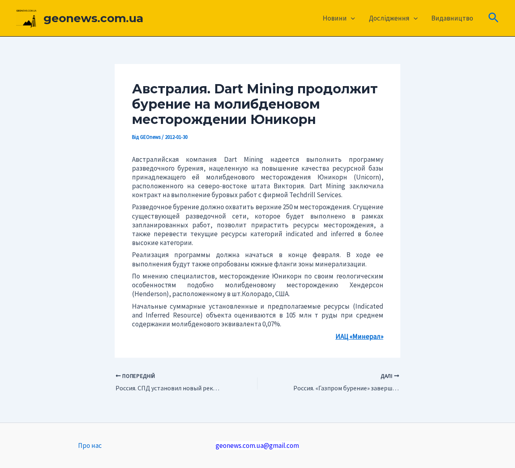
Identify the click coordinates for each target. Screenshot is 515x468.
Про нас (90, 445)
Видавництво (452, 18)
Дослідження (389, 18)
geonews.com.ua (93, 18)
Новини (335, 18)
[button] (351, 18)
